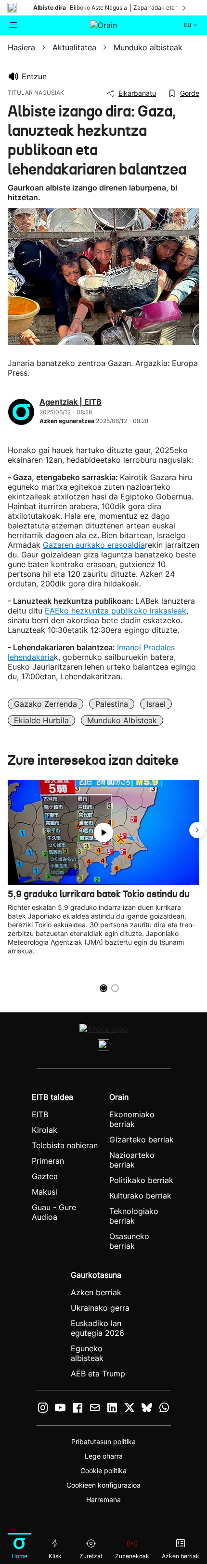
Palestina (111, 704)
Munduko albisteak (122, 720)
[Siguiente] (185, 8)
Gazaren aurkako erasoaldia (94, 545)
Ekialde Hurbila (41, 720)
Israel (156, 704)
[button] (197, 830)
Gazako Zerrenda (45, 704)
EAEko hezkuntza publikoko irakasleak (115, 610)
